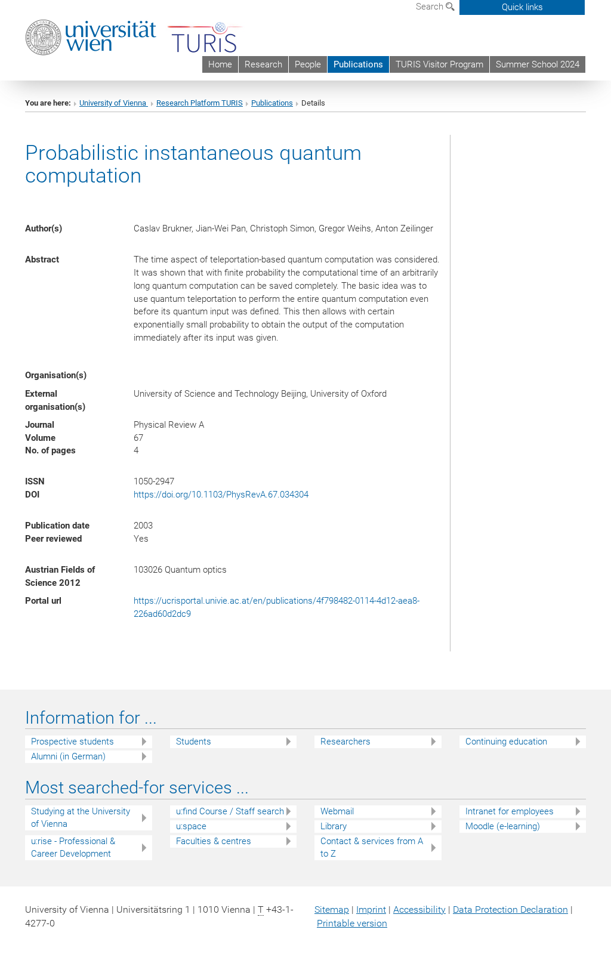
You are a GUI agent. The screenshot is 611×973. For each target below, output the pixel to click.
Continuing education (506, 741)
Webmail (337, 811)
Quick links (522, 7)
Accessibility (419, 909)
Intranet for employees (509, 811)
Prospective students (72, 741)
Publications (358, 64)
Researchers (345, 741)
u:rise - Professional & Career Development (73, 847)
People (308, 64)
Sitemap (331, 909)
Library (333, 826)
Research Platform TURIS (199, 102)
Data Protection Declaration (510, 909)
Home (220, 64)
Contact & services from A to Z (371, 847)
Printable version (352, 923)
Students (193, 741)
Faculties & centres (213, 841)
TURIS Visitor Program (439, 64)
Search (431, 6)
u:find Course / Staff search (230, 811)
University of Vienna (113, 102)
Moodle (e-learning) (502, 826)
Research (263, 64)
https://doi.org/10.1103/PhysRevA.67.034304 (221, 494)
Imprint (371, 909)
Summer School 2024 (537, 64)
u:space (191, 826)
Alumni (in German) (68, 756)
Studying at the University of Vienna (80, 817)
